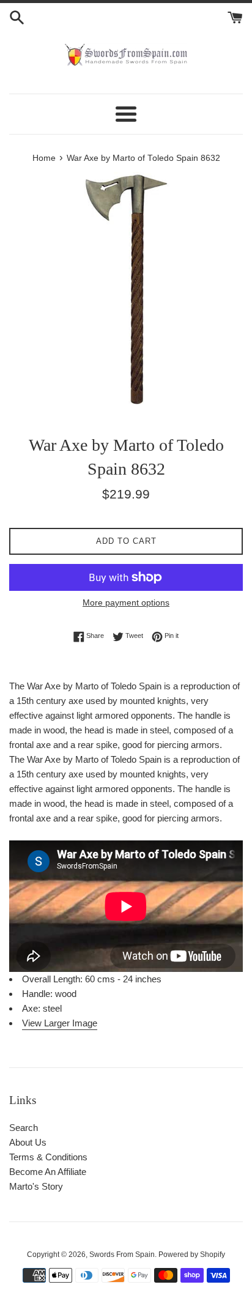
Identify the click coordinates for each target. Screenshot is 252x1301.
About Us (27, 1142)
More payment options (126, 602)
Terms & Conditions (48, 1157)
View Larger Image (59, 1023)
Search (23, 1127)
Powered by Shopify (191, 1254)
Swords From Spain (122, 1254)
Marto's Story (36, 1186)
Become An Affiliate (47, 1171)
